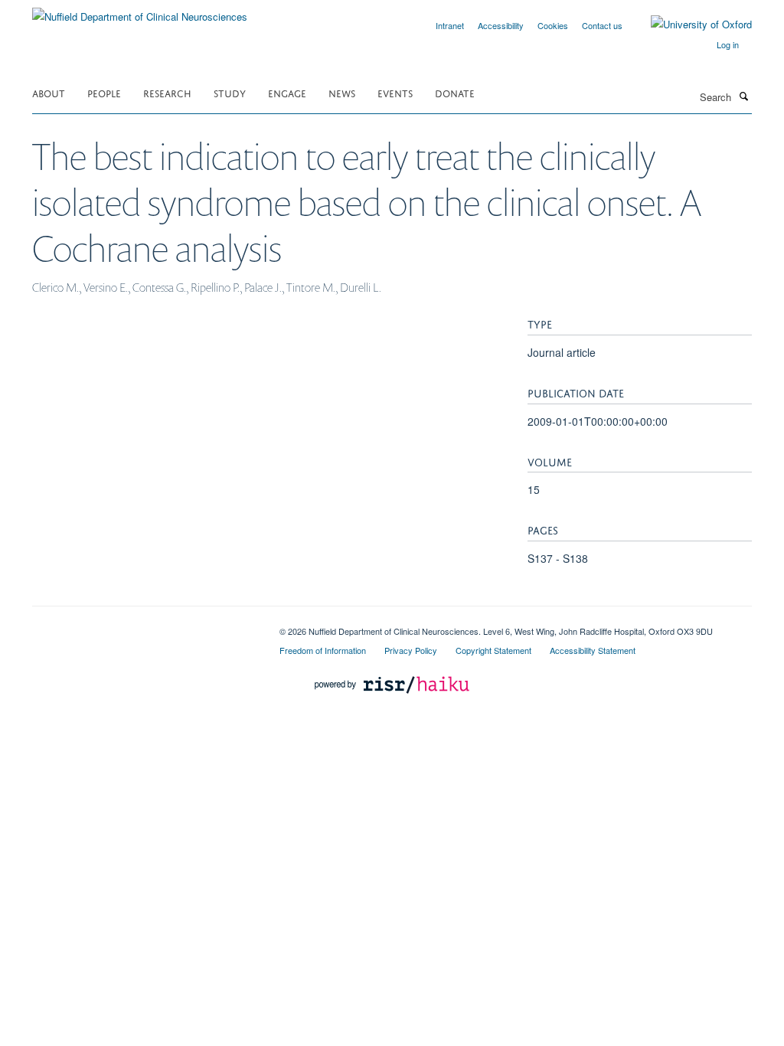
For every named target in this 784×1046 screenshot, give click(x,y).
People (104, 92)
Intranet (450, 25)
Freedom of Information (322, 650)
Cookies (552, 25)
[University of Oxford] (690, 24)
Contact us (602, 25)
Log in (728, 44)
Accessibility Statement (592, 650)
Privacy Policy (410, 650)
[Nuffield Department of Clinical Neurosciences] (139, 11)
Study (230, 92)
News (341, 92)
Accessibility (501, 25)
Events (395, 92)
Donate (455, 92)
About (48, 92)
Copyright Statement (493, 650)
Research (167, 92)
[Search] (743, 95)
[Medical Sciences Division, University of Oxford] (144, 625)
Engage (287, 92)
